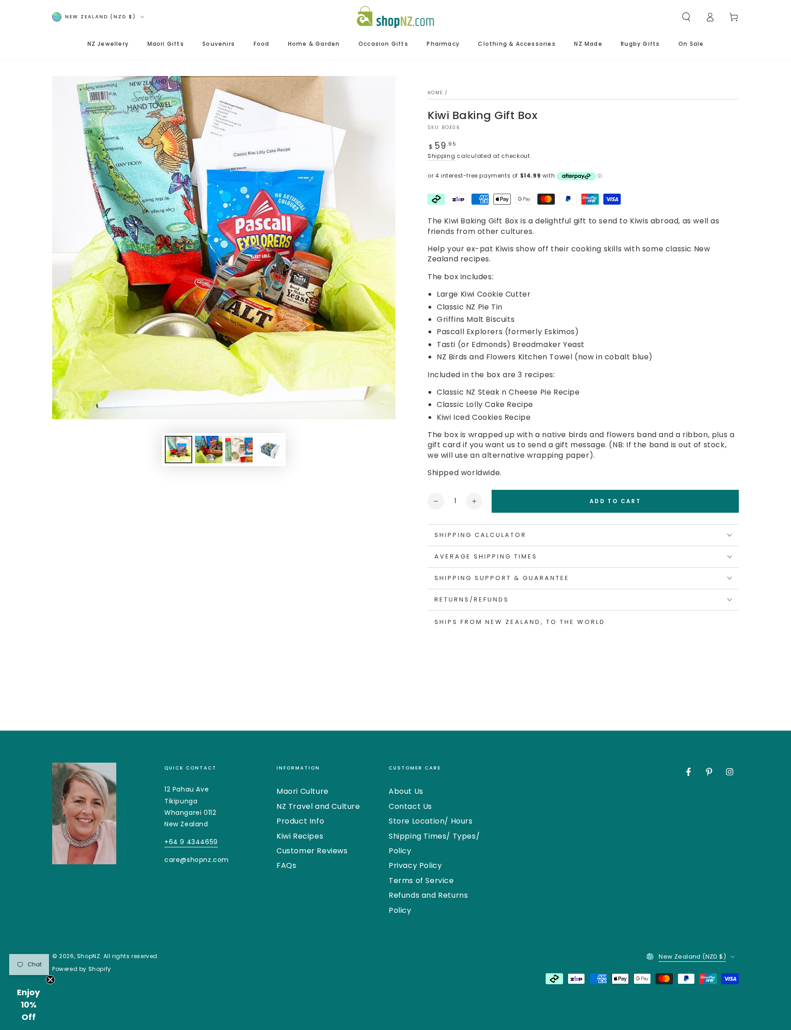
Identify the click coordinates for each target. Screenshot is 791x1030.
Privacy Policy (415, 865)
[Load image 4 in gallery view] (269, 449)
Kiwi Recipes (299, 836)
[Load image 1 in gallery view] (178, 449)
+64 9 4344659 (191, 841)
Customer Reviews (312, 851)
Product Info (300, 821)
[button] (686, 17)
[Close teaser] (50, 979)
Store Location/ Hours (431, 821)
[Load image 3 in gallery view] (239, 449)
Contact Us (410, 806)
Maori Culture (302, 791)
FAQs (286, 865)
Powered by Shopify (81, 969)
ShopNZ (88, 956)
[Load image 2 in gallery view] (208, 449)
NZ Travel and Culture (318, 806)
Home (435, 92)
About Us (406, 791)
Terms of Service (421, 880)
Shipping (441, 156)
